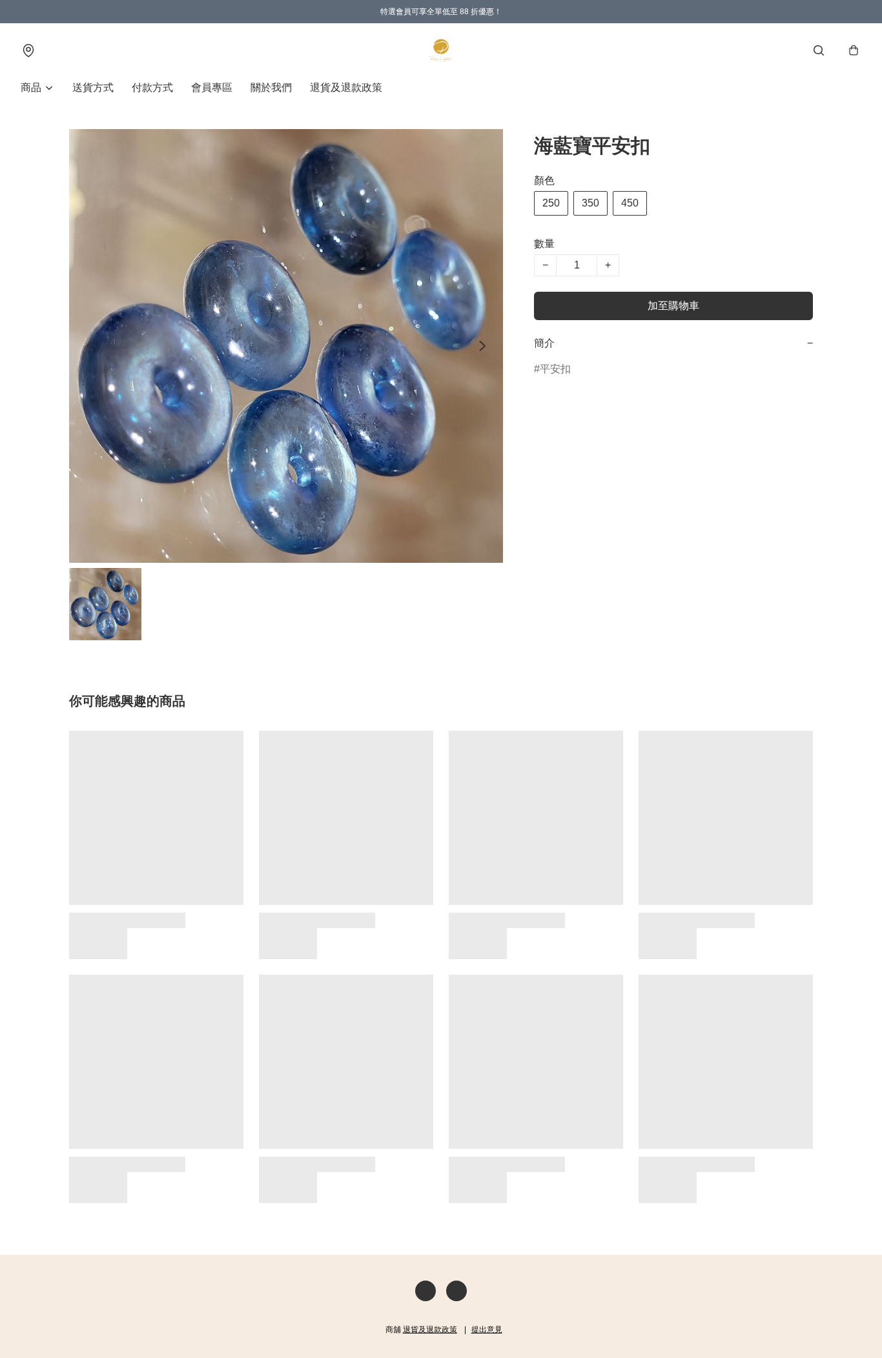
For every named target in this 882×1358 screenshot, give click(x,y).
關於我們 (271, 87)
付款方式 (152, 87)
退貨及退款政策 (346, 87)
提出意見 (486, 1329)
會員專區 (211, 87)
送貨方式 (93, 87)
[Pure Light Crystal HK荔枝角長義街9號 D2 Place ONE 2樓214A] (441, 50)
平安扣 (555, 368)
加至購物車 (673, 305)
